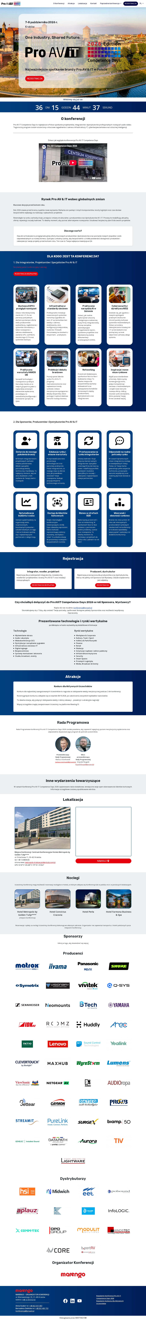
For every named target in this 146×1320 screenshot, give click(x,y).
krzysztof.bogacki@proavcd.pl (85, 764)
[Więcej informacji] (26, 295)
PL (141, 3)
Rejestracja (103, 585)
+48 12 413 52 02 (28, 1300)
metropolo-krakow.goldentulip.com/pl (40, 862)
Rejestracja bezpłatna (43, 585)
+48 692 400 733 (41, 1308)
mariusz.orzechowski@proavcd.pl (65, 762)
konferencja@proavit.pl (82, 608)
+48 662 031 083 (35, 1306)
